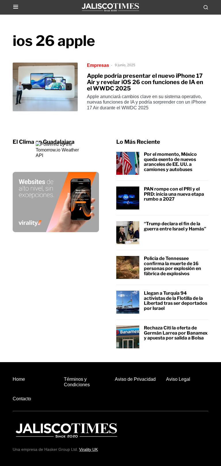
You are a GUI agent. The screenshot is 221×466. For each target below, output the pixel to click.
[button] (16, 7)
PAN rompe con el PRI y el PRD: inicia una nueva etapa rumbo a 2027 (174, 194)
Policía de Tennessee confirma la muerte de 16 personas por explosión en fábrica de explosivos (172, 266)
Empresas (98, 65)
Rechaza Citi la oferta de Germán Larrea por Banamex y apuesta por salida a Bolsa (175, 333)
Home (19, 379)
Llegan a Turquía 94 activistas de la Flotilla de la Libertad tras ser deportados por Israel (175, 300)
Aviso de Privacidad (135, 379)
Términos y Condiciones (77, 382)
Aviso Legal (178, 379)
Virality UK (88, 449)
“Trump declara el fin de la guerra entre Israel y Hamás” (175, 226)
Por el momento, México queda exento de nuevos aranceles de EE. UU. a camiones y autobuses (170, 162)
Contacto (22, 398)
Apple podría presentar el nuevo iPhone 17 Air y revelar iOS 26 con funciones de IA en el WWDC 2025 (145, 82)
